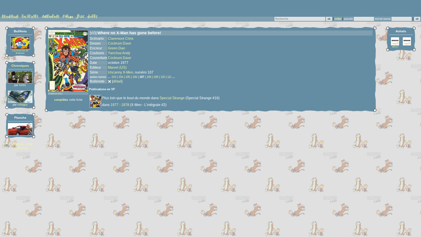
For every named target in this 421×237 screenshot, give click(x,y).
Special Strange (172, 98)
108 (148, 77)
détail (117, 81)
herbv (22, 85)
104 (120, 77)
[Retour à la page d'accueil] (18, 8)
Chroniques (20, 65)
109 (155, 77)
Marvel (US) (56, 93)
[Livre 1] (20, 102)
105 (127, 77)
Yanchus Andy (119, 53)
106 (134, 77)
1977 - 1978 (120, 105)
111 (169, 77)
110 (163, 77)
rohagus (23, 104)
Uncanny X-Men (120, 72)
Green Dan (116, 48)
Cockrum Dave (119, 43)
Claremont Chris (120, 38)
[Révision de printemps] (20, 134)
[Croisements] (20, 82)
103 (113, 77)
